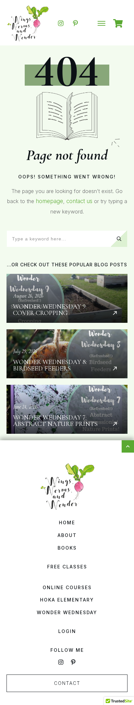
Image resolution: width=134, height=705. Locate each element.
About (67, 535)
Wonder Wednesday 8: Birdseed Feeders (67, 353)
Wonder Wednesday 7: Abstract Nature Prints (67, 409)
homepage (49, 201)
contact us (79, 201)
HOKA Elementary (67, 599)
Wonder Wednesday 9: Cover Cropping (67, 298)
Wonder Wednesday (67, 612)
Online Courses (67, 587)
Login (67, 631)
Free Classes (67, 566)
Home (67, 522)
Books (67, 548)
